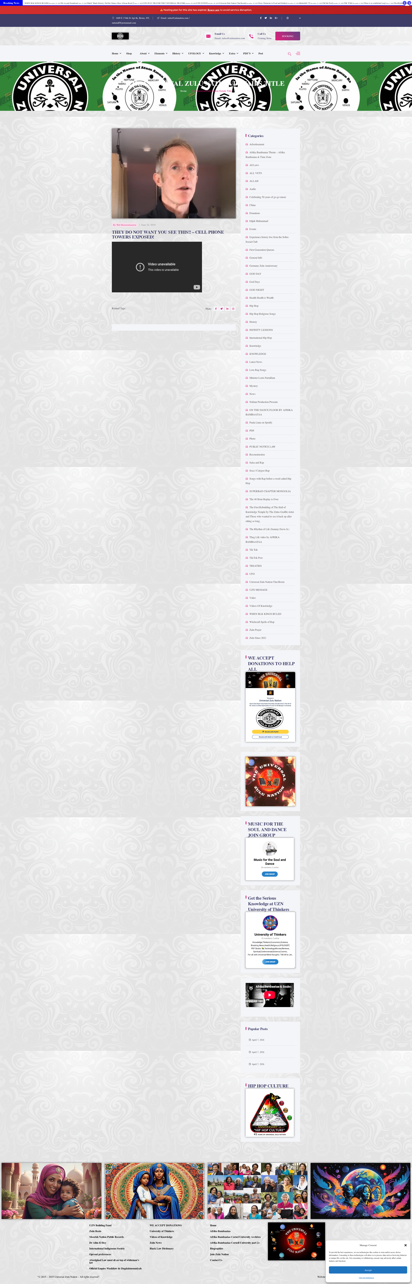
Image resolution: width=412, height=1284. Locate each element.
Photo (252, 438)
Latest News (255, 361)
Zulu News (156, 1242)
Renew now (214, 10)
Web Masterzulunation (126, 224)
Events (252, 229)
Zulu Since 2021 (257, 637)
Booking (287, 36)
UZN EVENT (207, 3)
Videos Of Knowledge (260, 605)
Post (260, 53)
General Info (255, 257)
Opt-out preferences (366, 1277)
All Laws (254, 165)
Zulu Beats (95, 1231)
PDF (251, 430)
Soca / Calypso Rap (259, 470)
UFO (252, 573)
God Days (254, 281)
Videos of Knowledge (161, 1237)
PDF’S (247, 53)
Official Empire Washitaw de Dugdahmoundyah (115, 1268)
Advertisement (256, 144)
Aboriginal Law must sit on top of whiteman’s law (114, 1261)
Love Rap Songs (257, 369)
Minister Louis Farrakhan (262, 377)
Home (115, 53)
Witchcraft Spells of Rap (261, 622)
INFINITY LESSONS (261, 329)
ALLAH (253, 181)
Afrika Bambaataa (220, 1231)
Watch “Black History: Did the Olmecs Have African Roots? (115, 3)
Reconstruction (257, 454)
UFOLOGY (194, 53)
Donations (254, 213)
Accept (368, 1270)
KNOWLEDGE (257, 353)
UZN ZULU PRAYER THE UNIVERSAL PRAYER (169, 3)
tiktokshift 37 (311, 3)
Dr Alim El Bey (97, 1242)
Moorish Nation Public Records (106, 1237)
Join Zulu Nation (219, 1254)
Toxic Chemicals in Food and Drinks (278, 3)
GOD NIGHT (256, 289)
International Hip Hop (260, 337)
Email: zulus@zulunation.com (230, 38)
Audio (252, 189)
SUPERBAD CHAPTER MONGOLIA (270, 491)
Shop (129, 53)
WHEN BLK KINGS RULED (265, 613)
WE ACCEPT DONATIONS (166, 1225)
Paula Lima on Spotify (260, 422)
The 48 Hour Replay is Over (263, 499)
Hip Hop (253, 305)
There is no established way (379, 3)
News (252, 393)
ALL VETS (255, 173)
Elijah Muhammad (258, 221)
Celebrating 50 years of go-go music (267, 197)
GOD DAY (255, 273)
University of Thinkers (162, 1231)
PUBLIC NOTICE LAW (262, 446)
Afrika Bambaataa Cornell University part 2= (235, 1242)
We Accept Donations (74, 3)
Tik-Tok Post (255, 557)
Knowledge (215, 53)
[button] (405, 1245)
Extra (232, 53)
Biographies (216, 1248)
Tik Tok (253, 549)
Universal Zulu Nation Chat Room (266, 581)
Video (252, 597)
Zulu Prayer (255, 629)
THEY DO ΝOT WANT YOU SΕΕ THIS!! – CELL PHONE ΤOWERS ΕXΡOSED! (168, 234)
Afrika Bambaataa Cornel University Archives (235, 1237)
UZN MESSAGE (258, 589)
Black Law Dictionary (162, 1248)
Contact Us (216, 1260)
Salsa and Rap (256, 462)
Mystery (253, 385)
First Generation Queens (261, 249)
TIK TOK (354, 3)
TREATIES (255, 565)
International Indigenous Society (107, 1248)
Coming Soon (265, 38)
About (143, 53)
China (252, 205)
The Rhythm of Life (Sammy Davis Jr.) (269, 529)
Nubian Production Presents (263, 402)
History (176, 53)
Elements (159, 53)
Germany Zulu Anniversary (263, 265)
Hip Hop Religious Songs (262, 313)
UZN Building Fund (100, 1225)
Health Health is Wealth (261, 297)
